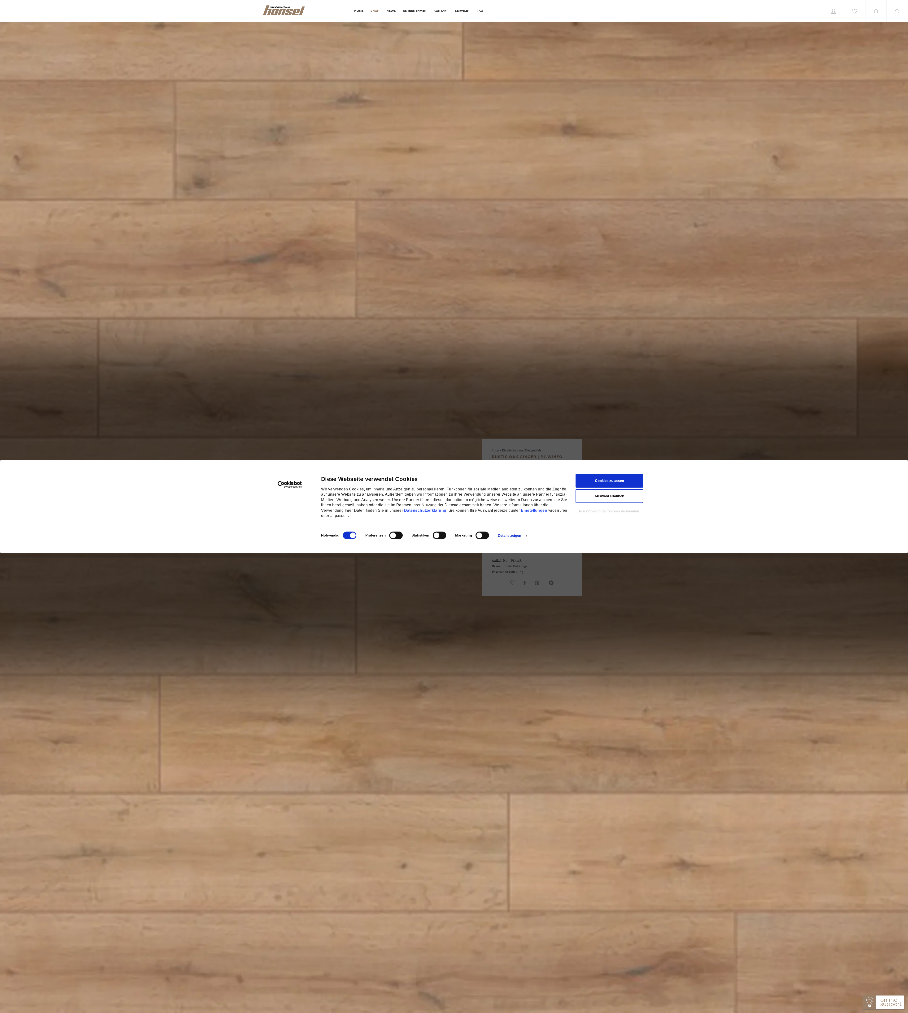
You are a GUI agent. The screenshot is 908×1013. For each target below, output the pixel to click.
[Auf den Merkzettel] (513, 583)
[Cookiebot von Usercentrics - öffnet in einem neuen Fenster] (289, 484)
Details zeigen (509, 535)
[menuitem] (359, 11)
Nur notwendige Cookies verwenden (609, 511)
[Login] (833, 11)
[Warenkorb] (876, 11)
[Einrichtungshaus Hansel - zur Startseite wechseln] (283, 9)
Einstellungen (534, 510)
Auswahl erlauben (609, 496)
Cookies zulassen (609, 481)
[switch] (390, 535)
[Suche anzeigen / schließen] (897, 11)
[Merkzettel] (854, 11)
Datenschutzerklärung (425, 510)
